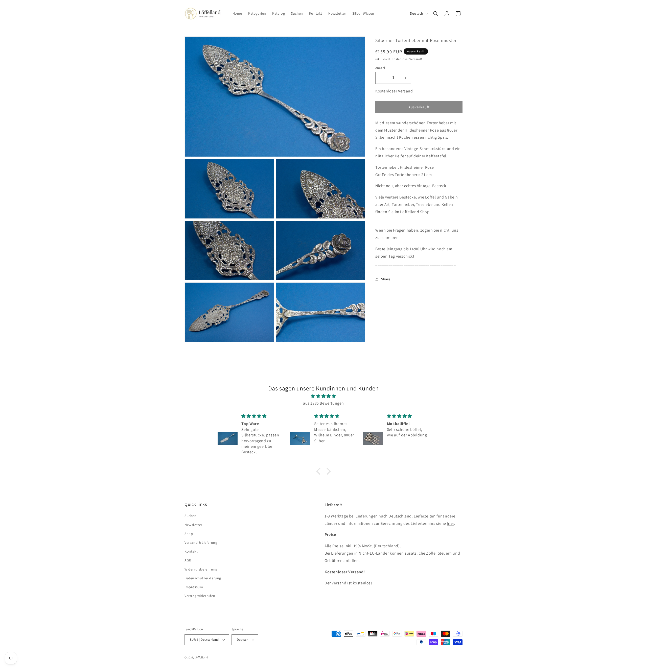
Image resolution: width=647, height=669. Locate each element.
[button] (435, 13)
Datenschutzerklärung (202, 578)
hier (450, 523)
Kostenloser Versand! (407, 59)
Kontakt (191, 551)
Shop (188, 533)
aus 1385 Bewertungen (323, 403)
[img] (323, 396)
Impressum (193, 587)
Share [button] (385, 279)
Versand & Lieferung (200, 542)
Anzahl (380, 68)
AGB (187, 560)
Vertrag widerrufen (199, 595)
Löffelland (201, 657)
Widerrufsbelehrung (200, 569)
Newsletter (193, 525)
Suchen (190, 515)
